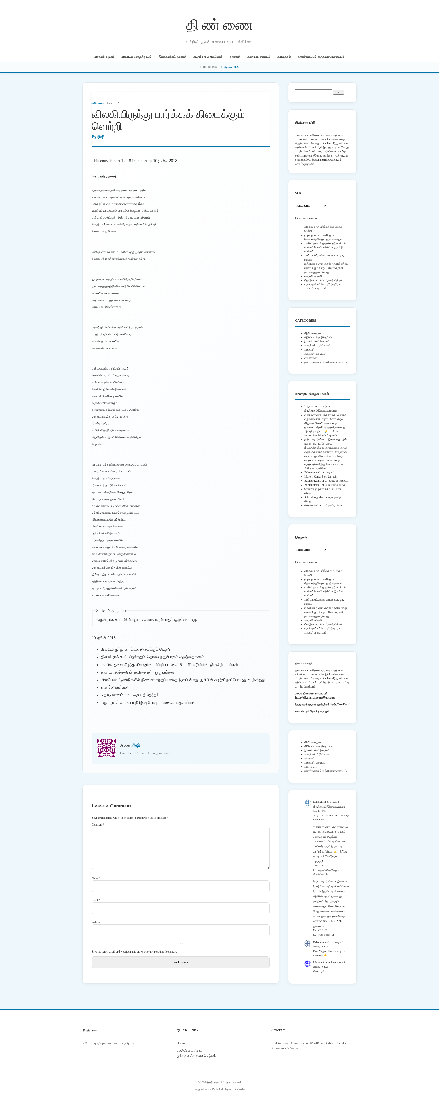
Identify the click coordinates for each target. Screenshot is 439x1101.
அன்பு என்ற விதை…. (337, 480)
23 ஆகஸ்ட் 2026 (230, 67)
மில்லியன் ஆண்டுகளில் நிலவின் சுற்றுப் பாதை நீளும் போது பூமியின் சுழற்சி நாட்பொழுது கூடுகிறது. (183, 679)
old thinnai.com (303, 155)
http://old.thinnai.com (308, 697)
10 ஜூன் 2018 (165, 160)
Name (96, 878)
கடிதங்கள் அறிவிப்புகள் (208, 56)
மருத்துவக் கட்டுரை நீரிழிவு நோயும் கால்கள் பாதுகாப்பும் (147, 702)
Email (96, 900)
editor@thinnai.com (329, 139)
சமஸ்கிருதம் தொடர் (190, 1050)
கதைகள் (235, 56)
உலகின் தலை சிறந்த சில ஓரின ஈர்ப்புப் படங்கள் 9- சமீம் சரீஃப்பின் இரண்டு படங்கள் (169, 664)
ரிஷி (101, 137)
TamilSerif (343, 704)
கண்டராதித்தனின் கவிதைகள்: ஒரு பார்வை (138, 672)
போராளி (329, 472)
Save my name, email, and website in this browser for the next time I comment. (134, 951)
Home (181, 1043)
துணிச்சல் (321, 468)
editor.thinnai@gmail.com (334, 143)
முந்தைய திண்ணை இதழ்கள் (196, 1055)
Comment (98, 824)
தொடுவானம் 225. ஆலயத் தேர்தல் (130, 695)
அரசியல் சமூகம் (104, 56)
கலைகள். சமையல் (258, 56)
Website (96, 922)
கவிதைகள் (284, 56)
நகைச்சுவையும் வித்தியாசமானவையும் (321, 56)
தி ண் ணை (219, 23)
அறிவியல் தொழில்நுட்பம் (136, 56)
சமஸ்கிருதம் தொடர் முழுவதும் (312, 711)
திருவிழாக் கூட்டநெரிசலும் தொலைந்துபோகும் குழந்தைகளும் (147, 619)
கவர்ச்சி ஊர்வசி (114, 687)
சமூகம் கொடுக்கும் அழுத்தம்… (322, 435)
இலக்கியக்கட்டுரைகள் (173, 56)
